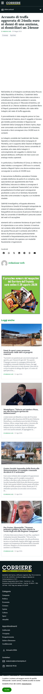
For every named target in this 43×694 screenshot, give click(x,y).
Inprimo (13, 35)
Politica (5, 599)
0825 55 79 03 (11, 666)
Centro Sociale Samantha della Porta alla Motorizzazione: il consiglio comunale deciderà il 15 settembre (21, 470)
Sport (4, 616)
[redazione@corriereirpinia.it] (3, 661)
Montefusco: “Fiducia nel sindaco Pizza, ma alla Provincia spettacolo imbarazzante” (21, 411)
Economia (5, 602)
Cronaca (5, 35)
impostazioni (26, 684)
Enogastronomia (8, 637)
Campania (5, 595)
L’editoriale (6, 630)
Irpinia (4, 609)
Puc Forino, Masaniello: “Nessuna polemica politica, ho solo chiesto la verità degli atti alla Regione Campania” (21, 529)
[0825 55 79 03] (3, 666)
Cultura (5, 612)
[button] (3, 253)
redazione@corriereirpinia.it (16, 661)
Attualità (5, 619)
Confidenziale (7, 644)
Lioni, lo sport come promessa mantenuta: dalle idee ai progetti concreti (18, 352)
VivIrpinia (5, 633)
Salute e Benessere (8, 640)
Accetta (6, 690)
